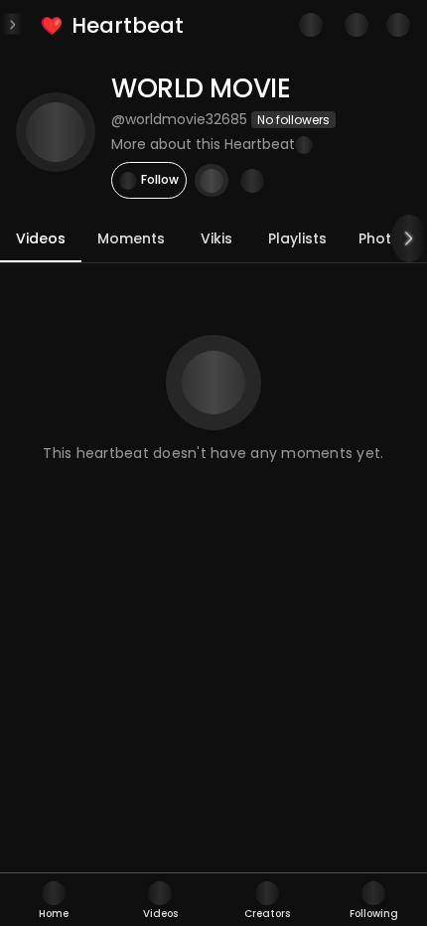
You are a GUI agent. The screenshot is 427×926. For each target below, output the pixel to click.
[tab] (53, 899)
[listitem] (114, 25)
